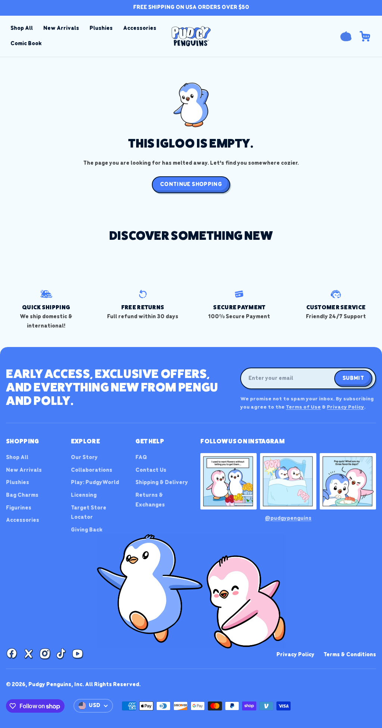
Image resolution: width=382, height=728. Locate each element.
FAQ (141, 458)
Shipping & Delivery (161, 483)
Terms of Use (303, 407)
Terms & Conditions (349, 655)
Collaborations (91, 470)
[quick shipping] (46, 309)
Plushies (101, 28)
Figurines (18, 508)
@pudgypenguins (288, 518)
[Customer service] (336, 305)
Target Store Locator (88, 513)
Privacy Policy (345, 407)
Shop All (21, 28)
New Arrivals (61, 28)
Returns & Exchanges (150, 500)
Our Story (84, 458)
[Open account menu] (346, 36)
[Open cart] (365, 36)
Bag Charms (22, 495)
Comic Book (26, 44)
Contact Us (150, 470)
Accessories (139, 28)
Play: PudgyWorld (95, 483)
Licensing (84, 495)
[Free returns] (143, 305)
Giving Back (87, 530)
